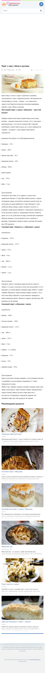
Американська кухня (7, 549)
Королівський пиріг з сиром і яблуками (17, 509)
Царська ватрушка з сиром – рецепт (16, 621)
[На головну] (11, 4)
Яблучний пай (7, 546)
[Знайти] (41, 10)
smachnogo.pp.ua (35, 659)
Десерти (4, 436)
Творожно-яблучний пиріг (12, 434)
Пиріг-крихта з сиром (10, 584)
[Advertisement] (22, 37)
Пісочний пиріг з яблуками (12, 471)
